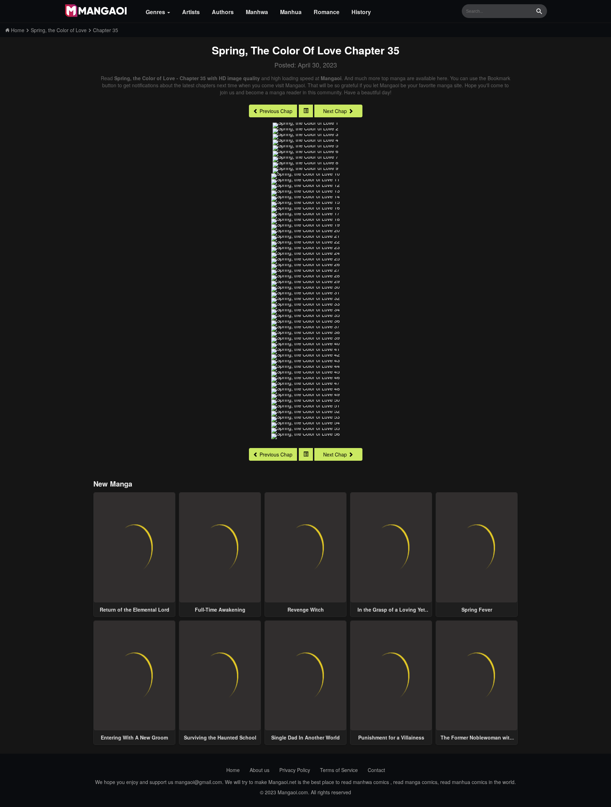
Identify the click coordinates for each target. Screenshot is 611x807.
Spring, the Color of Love (277, 50)
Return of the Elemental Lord (134, 609)
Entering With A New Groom (134, 737)
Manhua (291, 12)
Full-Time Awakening (220, 609)
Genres (156, 12)
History (361, 12)
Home (233, 769)
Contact (376, 769)
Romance (326, 12)
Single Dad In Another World (305, 737)
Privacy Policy (294, 769)
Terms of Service (339, 769)
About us (259, 769)
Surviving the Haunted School (220, 737)
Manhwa (257, 12)
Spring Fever (476, 609)
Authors (223, 12)
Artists (191, 12)
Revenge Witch (305, 609)
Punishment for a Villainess (391, 737)
